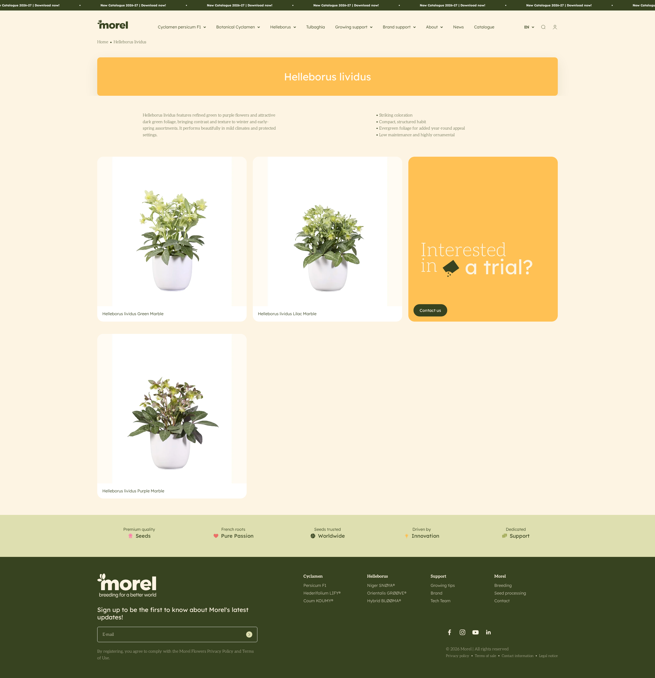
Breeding (503, 585)
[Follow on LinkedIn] (488, 632)
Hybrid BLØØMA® (384, 600)
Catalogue (484, 26)
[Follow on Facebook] (449, 632)
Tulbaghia (315, 26)
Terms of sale (485, 656)
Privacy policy (457, 656)
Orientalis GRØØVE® (386, 593)
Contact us (430, 310)
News (458, 26)
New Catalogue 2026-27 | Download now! (100, 5)
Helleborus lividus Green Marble (132, 313)
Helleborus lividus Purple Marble (133, 490)
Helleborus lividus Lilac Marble (287, 313)
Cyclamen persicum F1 (179, 26)
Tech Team (441, 600)
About (432, 26)
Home (102, 42)
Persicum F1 (314, 585)
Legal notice (548, 656)
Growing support (351, 26)
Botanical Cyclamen (235, 26)
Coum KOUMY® (318, 600)
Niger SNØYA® (381, 585)
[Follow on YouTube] (475, 632)
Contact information (517, 656)
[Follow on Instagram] (462, 632)
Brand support (397, 26)
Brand (436, 593)
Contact (502, 600)
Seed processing (510, 593)
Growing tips (443, 585)
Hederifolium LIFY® (322, 593)
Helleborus (280, 26)
